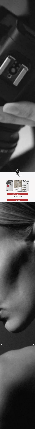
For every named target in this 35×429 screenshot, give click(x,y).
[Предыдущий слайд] (1, 394)
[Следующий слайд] (33, 394)
